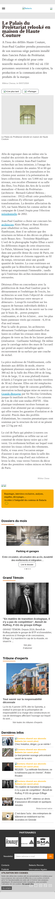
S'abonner (27, 648)
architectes (7, 224)
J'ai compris (6, 888)
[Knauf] (12, 842)
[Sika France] (27, 842)
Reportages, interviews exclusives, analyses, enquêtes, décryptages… (25, 497)
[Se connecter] (51, 7)
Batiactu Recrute (36, 865)
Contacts (5, 865)
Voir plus (27, 645)
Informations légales (38, 869)
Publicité (5, 869)
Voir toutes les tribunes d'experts (27, 722)
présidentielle (9, 213)
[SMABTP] (43, 842)
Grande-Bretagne (11, 393)
